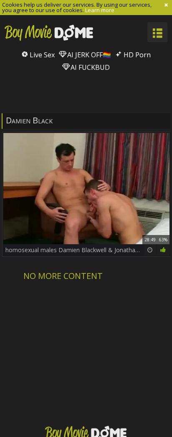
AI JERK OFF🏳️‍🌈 (88, 54)
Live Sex (41, 54)
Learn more (99, 10)
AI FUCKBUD (89, 67)
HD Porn (136, 54)
